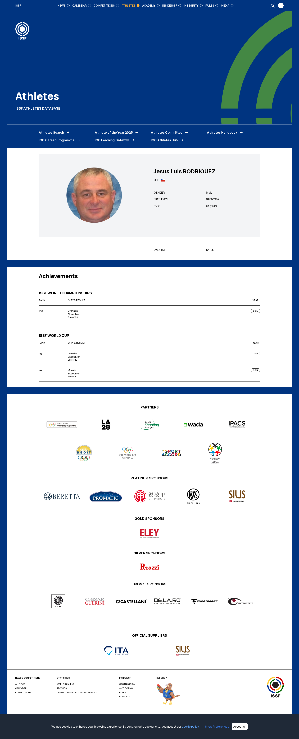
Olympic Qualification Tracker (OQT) (77, 692)
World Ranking (65, 684)
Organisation (127, 684)
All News (20, 684)
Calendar (21, 688)
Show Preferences (217, 726)
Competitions (23, 692)
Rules (122, 692)
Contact (124, 696)
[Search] (272, 5)
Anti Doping (126, 688)
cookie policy (190, 726)
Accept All (239, 726)
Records (62, 688)
